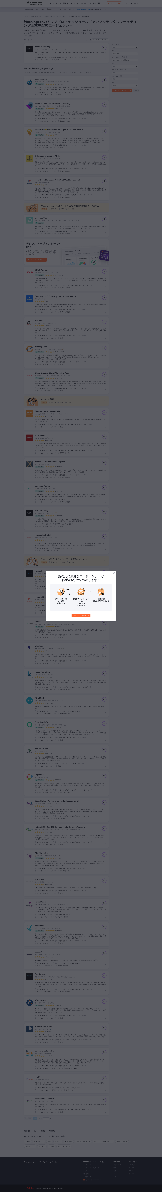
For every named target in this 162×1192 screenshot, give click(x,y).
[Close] (114, 573)
